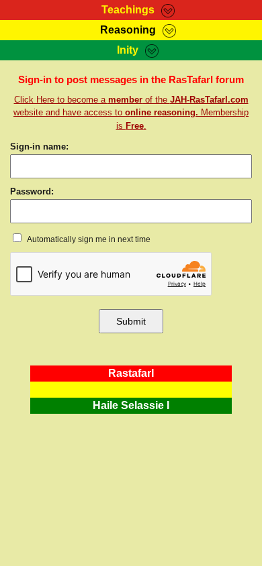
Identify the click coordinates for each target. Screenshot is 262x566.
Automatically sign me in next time (88, 239)
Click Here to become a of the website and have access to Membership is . (131, 113)
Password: (32, 191)
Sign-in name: (39, 147)
